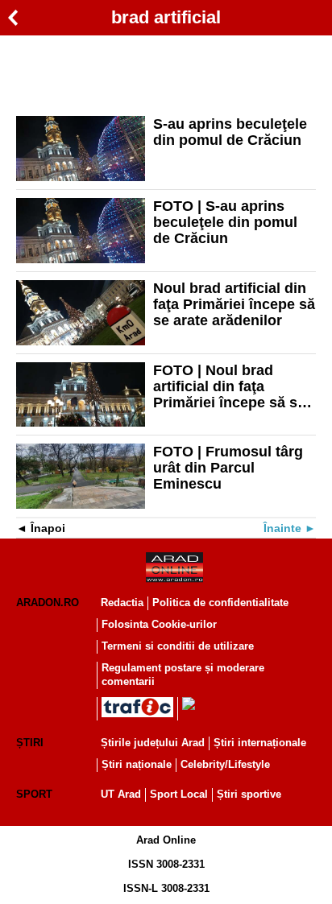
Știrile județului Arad (153, 743)
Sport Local (179, 794)
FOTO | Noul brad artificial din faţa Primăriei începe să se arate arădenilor (229, 386)
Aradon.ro (47, 602)
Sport (34, 794)
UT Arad (121, 794)
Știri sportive (249, 794)
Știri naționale (137, 764)
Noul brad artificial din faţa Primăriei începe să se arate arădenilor (234, 304)
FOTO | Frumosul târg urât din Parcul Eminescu (228, 468)
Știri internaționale (260, 743)
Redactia (122, 602)
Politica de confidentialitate (220, 602)
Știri (30, 743)
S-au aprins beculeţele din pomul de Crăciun (230, 132)
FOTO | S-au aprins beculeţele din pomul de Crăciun (225, 222)
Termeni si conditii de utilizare (178, 646)
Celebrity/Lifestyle (225, 764)
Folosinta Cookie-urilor (159, 624)
